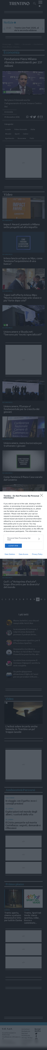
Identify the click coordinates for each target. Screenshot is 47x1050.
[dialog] (23, 525)
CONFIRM (13, 546)
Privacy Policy (37, 554)
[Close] (42, 496)
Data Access (23, 554)
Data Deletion (10, 554)
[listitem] (23, 539)
